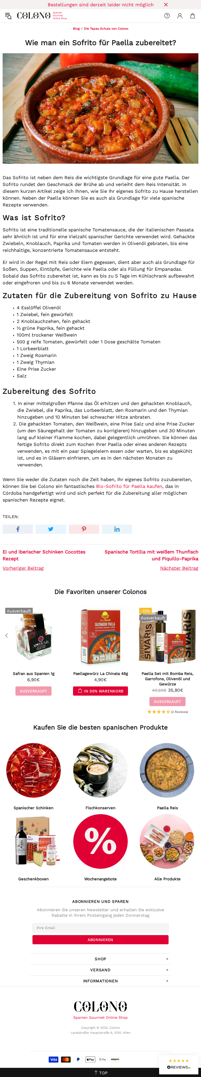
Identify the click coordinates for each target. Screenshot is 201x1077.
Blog (76, 28)
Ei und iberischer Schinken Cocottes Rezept (44, 555)
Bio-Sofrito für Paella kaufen (129, 486)
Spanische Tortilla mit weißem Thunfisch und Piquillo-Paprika (151, 555)
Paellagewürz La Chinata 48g (100, 673)
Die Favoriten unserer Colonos (100, 591)
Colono (21, 16)
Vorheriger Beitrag (23, 568)
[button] (167, 712)
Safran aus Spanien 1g (33, 673)
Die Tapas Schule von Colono (106, 28)
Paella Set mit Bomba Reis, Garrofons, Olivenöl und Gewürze (167, 678)
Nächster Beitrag (179, 568)
